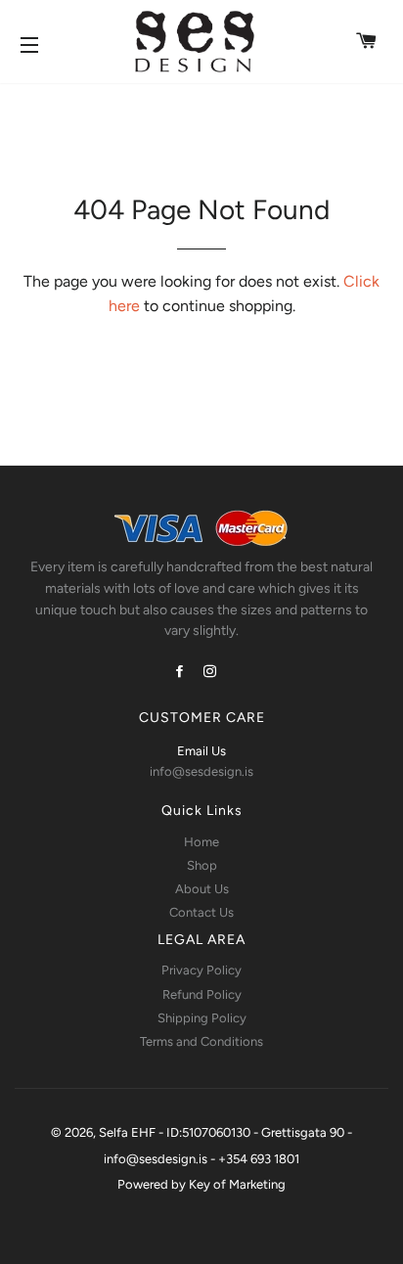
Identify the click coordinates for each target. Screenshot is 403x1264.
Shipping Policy (201, 1018)
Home (201, 842)
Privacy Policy (201, 970)
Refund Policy (202, 994)
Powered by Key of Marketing (201, 1184)
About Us (202, 888)
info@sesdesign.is (201, 771)
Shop (202, 865)
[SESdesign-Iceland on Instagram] (211, 671)
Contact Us (201, 912)
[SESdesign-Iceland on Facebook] (181, 671)
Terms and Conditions (201, 1041)
